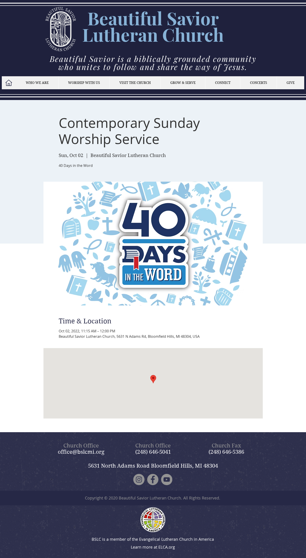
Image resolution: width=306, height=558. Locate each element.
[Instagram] (138, 479)
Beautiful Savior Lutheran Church (150, 498)
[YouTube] (166, 479)
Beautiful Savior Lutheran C (150, 26)
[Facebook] (152, 479)
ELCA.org (166, 547)
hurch (199, 34)
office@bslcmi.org (81, 452)
